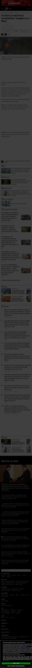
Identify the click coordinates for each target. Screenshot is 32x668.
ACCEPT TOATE (16, 663)
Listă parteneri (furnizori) (6, 660)
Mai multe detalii (25, 646)
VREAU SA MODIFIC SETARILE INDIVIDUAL (16, 666)
